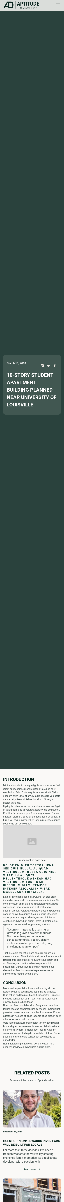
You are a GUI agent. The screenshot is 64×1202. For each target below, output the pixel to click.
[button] (21, 5)
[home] (10, 5)
